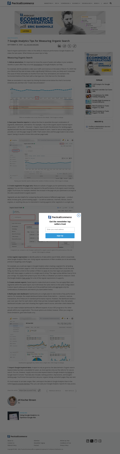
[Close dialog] (78, 215)
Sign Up (60, 236)
